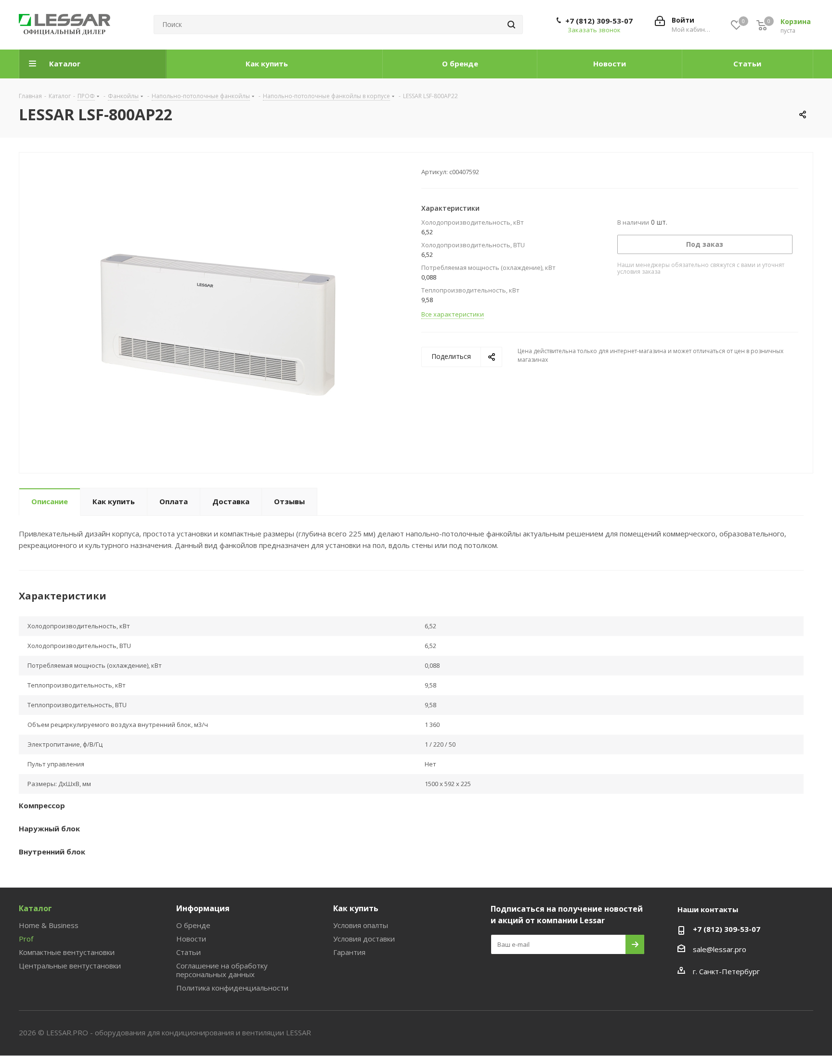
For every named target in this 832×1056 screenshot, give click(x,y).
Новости (191, 938)
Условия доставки (364, 938)
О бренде (193, 925)
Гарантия (349, 952)
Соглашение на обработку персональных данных (222, 970)
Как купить (355, 908)
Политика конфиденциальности (232, 987)
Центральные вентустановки (70, 965)
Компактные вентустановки (67, 952)
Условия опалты (360, 925)
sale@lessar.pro (719, 949)
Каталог (35, 908)
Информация (203, 908)
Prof (26, 938)
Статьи (188, 952)
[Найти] (511, 24)
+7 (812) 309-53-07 (599, 20)
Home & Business (48, 925)
